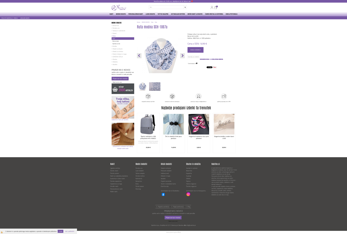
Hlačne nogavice (191, 184)
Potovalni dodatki (166, 171)
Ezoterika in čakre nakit (117, 178)
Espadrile (189, 173)
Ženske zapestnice (116, 181)
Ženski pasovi (140, 186)
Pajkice (188, 181)
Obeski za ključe (117, 49)
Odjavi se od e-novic (117, 82)
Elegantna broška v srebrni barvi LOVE (224, 137)
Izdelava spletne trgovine (171, 232)
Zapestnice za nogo (116, 184)
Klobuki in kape (165, 176)
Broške (115, 46)
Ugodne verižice (115, 168)
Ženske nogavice (191, 186)
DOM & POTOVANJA (231, 14)
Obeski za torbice (118, 51)
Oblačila (115, 62)
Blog (189, 206)
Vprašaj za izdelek (193, 57)
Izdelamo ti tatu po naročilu (120, 120)
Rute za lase (116, 41)
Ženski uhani (114, 171)
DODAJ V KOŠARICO (195, 50)
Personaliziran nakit (116, 189)
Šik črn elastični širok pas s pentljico (173, 137)
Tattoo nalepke (140, 173)
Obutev (115, 59)
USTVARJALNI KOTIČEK (178, 14)
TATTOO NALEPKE (163, 14)
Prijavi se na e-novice (120, 78)
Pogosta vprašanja (163, 206)
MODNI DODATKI (121, 14)
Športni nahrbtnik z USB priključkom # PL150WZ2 (148, 137)
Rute (114, 36)
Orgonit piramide (166, 181)
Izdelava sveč (165, 173)
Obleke (188, 178)
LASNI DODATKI (150, 14)
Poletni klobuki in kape (120, 54)
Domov (138, 22)
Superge (188, 176)
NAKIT (111, 14)
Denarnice (116, 25)
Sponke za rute (116, 44)
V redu (60, 231)
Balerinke (189, 171)
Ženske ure (116, 28)
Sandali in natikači (192, 168)
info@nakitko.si (191, 225)
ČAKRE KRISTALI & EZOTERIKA (214, 14)
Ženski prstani (114, 173)
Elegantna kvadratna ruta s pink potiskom (199, 137)
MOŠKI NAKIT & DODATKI (195, 14)
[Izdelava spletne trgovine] (179, 232)
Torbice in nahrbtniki (119, 31)
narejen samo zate (123, 148)
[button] (182, 55)
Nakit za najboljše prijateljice (119, 176)
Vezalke (115, 64)
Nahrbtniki (139, 178)
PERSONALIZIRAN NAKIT (135, 14)
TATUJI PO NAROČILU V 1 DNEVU (9, 18)
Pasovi (115, 33)
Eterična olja (165, 186)
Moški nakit (114, 191)
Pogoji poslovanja (178, 206)
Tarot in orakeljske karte (168, 184)
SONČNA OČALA (118, 57)
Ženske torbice (140, 176)
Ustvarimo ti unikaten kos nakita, (123, 146)
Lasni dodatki (140, 171)
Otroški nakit (114, 186)
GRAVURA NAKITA (24, 18)
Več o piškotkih (69, 231)
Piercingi (138, 189)
